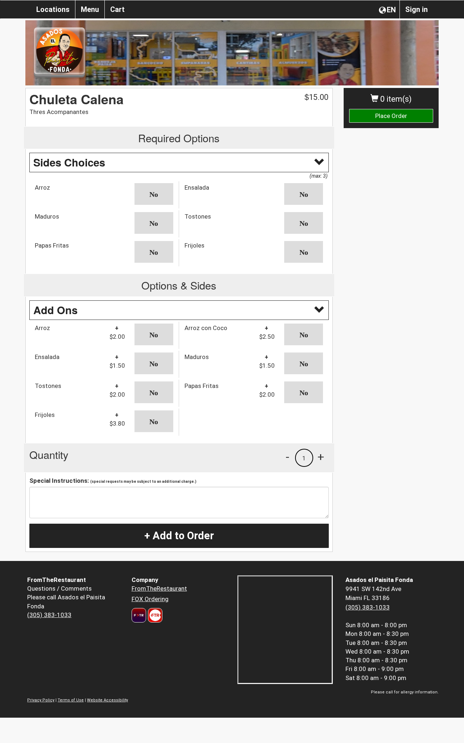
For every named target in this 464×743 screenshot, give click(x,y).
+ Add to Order (179, 535)
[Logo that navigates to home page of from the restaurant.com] (139, 615)
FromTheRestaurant (159, 588)
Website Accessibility (107, 700)
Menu (90, 9)
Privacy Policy (40, 700)
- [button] (287, 457)
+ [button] (321, 457)
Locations (53, 9)
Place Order (391, 115)
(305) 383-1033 (49, 615)
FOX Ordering (150, 599)
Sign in (416, 9)
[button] (153, 194)
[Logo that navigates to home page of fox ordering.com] (154, 615)
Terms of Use (71, 700)
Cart (117, 9)
